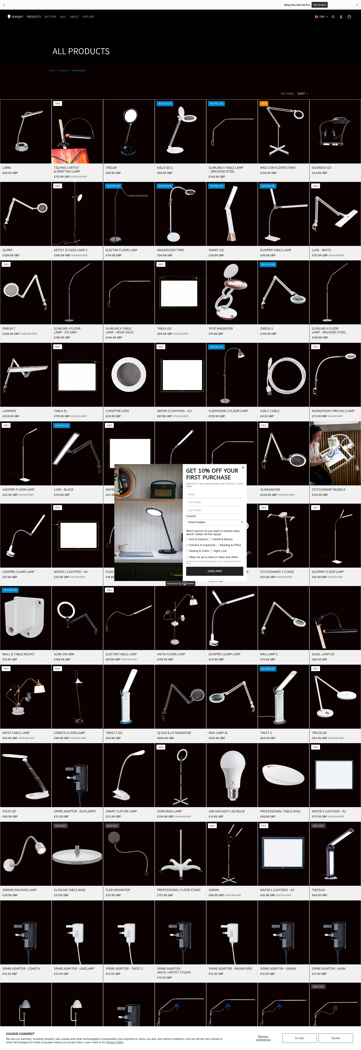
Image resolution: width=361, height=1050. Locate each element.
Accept (299, 1038)
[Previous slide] (5, 131)
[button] (303, 94)
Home (52, 70)
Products (64, 70)
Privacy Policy (115, 1042)
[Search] (333, 17)
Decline (335, 1038)
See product (194, 4)
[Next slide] (45, 131)
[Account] (341, 17)
